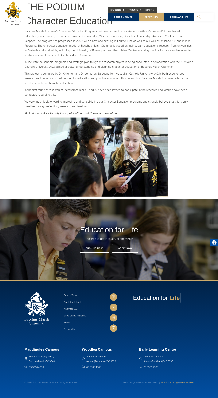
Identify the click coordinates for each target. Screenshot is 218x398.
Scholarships (179, 17)
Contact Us (69, 329)
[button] (214, 242)
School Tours (123, 17)
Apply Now (152, 17)
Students (115, 10)
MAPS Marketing (169, 382)
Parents (133, 10)
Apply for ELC (71, 309)
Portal (67, 322)
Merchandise (187, 382)
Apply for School (72, 302)
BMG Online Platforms (75, 315)
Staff (148, 10)
